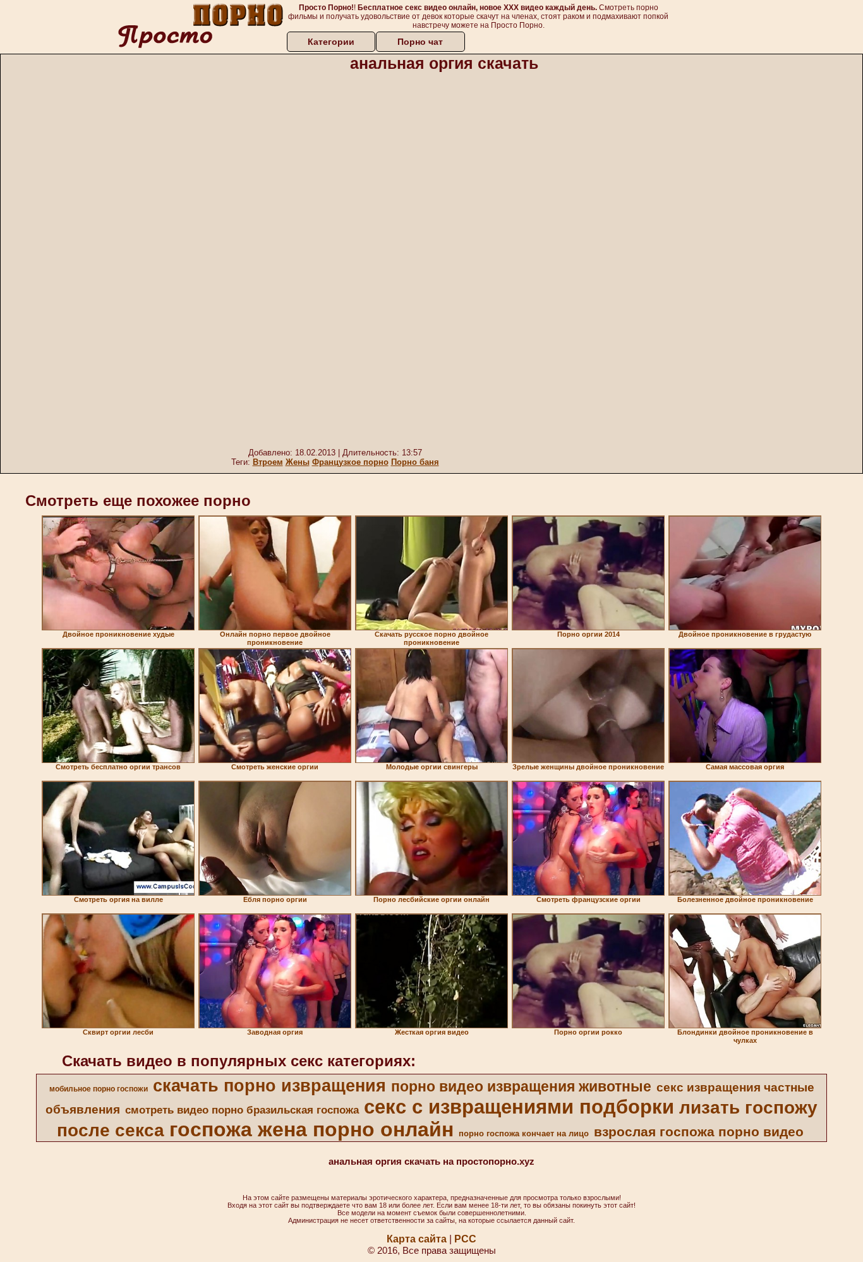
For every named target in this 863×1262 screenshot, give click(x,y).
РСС (465, 1239)
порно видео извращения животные (521, 1086)
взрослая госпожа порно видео (699, 1131)
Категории (331, 42)
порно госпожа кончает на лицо (524, 1133)
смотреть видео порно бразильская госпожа (242, 1109)
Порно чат (420, 42)
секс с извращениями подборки (519, 1106)
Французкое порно (350, 462)
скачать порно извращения (269, 1085)
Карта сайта (417, 1239)
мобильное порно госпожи (98, 1089)
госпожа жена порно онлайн (311, 1129)
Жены (298, 462)
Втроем (268, 462)
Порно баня (415, 462)
